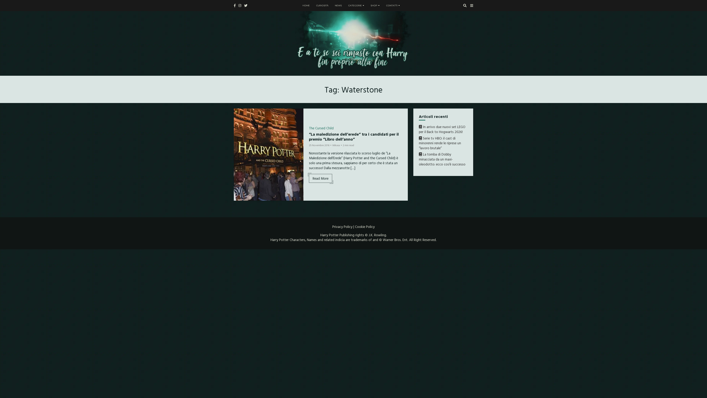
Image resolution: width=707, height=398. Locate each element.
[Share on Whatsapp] (238, 133)
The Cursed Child (321, 128)
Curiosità (322, 5)
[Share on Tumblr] (238, 127)
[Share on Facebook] (238, 113)
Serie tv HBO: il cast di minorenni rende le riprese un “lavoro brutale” (440, 143)
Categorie (355, 5)
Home (306, 5)
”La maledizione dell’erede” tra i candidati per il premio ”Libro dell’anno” (354, 136)
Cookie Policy (365, 226)
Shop (374, 5)
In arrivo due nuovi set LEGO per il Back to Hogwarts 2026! (442, 129)
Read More (320, 178)
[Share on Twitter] (238, 120)
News (338, 5)
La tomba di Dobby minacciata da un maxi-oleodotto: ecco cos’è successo (442, 159)
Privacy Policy (342, 226)
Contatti (392, 5)
